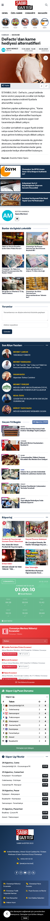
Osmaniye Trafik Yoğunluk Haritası (10, 892)
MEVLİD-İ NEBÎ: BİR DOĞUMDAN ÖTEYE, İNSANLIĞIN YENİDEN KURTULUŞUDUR (30, 389)
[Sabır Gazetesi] (24, 5)
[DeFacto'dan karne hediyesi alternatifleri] (25, 68)
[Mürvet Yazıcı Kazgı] (6, 410)
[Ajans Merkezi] (7, 215)
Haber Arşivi (11, 902)
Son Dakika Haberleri (36, 898)
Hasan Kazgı (19, 374)
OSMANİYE (30, 13)
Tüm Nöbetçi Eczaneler (26, 682)
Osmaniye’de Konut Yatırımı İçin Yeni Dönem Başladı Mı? (35, 248)
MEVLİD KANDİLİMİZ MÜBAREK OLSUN (29, 411)
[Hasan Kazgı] (6, 376)
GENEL (5, 13)
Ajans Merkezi (21, 214)
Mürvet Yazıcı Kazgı (22, 408)
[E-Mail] (17, 219)
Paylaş (7, 85)
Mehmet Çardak (20, 352)
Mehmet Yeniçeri (21, 384)
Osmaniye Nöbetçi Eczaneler (12, 885)
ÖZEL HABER (16, 13)
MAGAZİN (42, 13)
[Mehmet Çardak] (6, 354)
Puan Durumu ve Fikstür (37, 891)
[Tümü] (47, 345)
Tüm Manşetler (12, 898)
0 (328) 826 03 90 (10, 654)
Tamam (25, 918)
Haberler (5, 35)
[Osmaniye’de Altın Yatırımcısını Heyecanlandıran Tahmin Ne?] (37, 283)
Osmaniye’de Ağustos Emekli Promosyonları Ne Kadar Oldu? (12, 271)
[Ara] (46, 5)
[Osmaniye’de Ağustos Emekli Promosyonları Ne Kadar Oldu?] (13, 261)
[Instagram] (21, 873)
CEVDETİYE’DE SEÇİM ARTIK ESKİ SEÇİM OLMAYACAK (30, 400)
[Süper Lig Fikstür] (47, 757)
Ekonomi (16, 35)
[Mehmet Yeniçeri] (6, 387)
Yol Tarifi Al (24, 654)
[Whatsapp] (29, 873)
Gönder (7, 332)
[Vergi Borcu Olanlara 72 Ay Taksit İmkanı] (13, 283)
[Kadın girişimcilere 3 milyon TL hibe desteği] (37, 261)
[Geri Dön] (6, 914)
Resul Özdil (18, 396)
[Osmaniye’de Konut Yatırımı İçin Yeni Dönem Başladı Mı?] (37, 239)
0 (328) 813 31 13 (10, 666)
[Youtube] (25, 873)
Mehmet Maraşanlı (22, 362)
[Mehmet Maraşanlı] (6, 365)
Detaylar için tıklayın (25, 748)
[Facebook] (17, 873)
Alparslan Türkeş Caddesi (24, 378)
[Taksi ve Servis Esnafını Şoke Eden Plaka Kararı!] (13, 239)
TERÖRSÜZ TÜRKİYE (21, 355)
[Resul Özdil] (6, 398)
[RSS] (33, 873)
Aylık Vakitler (8, 621)
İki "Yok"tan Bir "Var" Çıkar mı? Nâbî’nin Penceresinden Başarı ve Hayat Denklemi (30, 366)
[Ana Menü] (3, 5)
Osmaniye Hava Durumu (33, 885)
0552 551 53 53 (27, 859)
